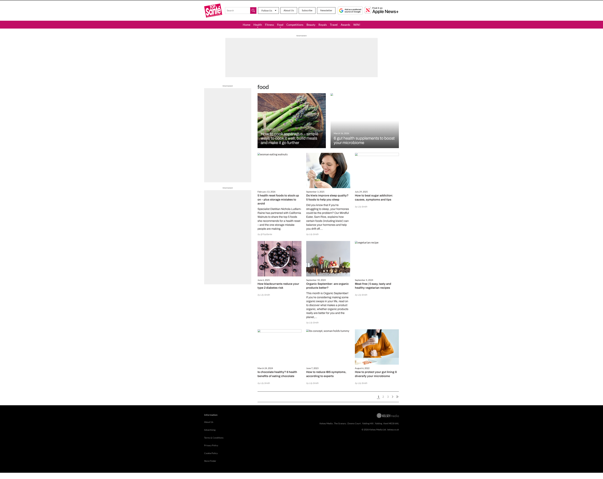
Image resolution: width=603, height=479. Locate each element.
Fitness (269, 24)
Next (392, 397)
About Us (289, 10)
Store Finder (210, 461)
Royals (322, 24)
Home (246, 24)
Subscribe (307, 10)
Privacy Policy (211, 445)
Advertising (209, 429)
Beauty (311, 24)
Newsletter (326, 10)
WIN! (356, 24)
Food (280, 24)
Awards (345, 24)
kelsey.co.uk (393, 429)
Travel (334, 24)
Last (397, 397)
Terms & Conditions (213, 437)
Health (257, 24)
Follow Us (266, 10)
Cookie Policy (211, 453)
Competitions (294, 24)
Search (253, 10)
